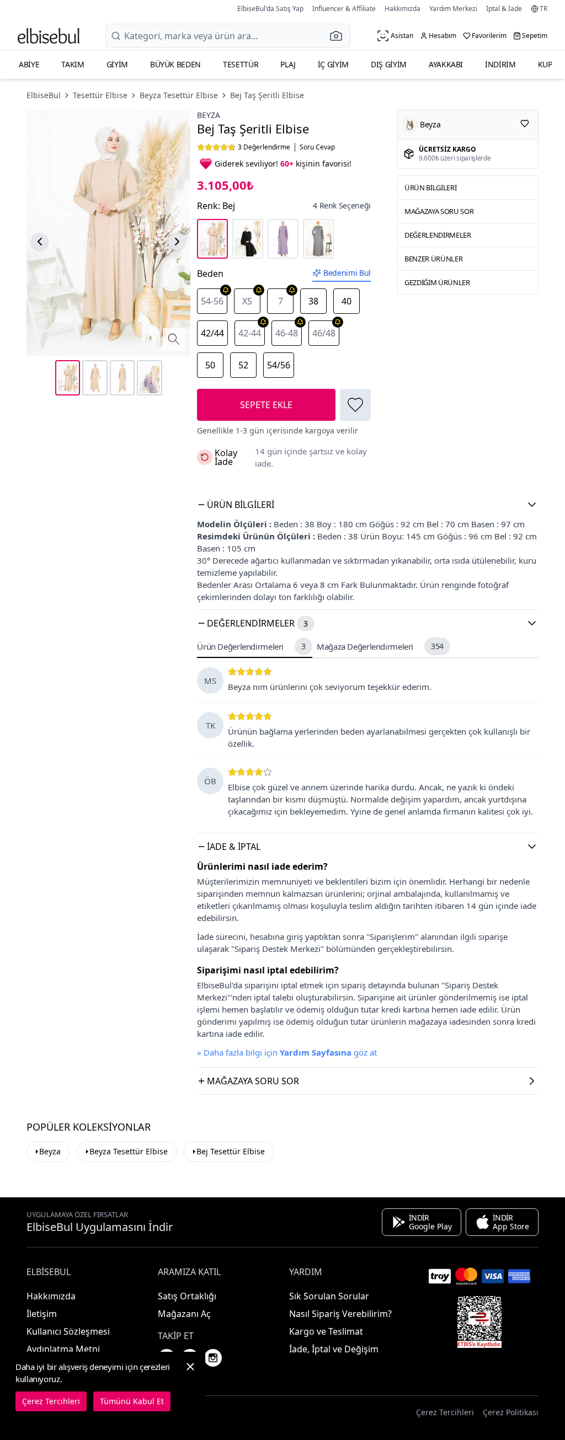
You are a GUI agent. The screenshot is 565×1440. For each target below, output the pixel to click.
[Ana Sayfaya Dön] (48, 36)
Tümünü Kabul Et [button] (132, 1401)
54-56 (212, 301)
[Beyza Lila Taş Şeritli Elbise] (283, 238)
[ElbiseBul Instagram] (213, 1358)
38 (313, 301)
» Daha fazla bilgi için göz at (287, 1052)
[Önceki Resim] (40, 241)
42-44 (249, 333)
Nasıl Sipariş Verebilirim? (340, 1314)
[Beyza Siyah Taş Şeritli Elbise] (247, 238)
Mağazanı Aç (184, 1314)
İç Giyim (333, 64)
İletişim (41, 1314)
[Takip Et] (524, 123)
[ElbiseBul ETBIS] (479, 1322)
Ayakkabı (446, 64)
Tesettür (240, 64)
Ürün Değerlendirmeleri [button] (251, 646)
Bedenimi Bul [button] (347, 272)
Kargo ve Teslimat (326, 1331)
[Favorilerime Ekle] (355, 405)
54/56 (278, 365)
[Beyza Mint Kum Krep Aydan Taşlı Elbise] (318, 238)
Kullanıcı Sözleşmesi (68, 1331)
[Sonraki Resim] (177, 241)
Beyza (208, 115)
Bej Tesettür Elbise (230, 1151)
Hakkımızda (402, 8)
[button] (339, 36)
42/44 (212, 333)
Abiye (29, 64)
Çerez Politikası (511, 1412)
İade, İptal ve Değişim (334, 1349)
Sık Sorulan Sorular (329, 1296)
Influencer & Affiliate (344, 8)
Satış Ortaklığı (187, 1296)
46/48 (323, 333)
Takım (72, 64)
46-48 (286, 333)
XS (247, 301)
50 (210, 365)
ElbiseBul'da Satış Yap (270, 8)
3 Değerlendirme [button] (264, 147)
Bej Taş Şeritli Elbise (267, 95)
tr (543, 8)
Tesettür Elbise (100, 95)
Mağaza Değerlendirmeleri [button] (380, 646)
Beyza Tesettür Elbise (179, 95)
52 (243, 365)
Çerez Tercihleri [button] (445, 1412)
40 (346, 301)
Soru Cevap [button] (317, 147)
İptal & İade (504, 8)
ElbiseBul (43, 95)
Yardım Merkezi (453, 8)
